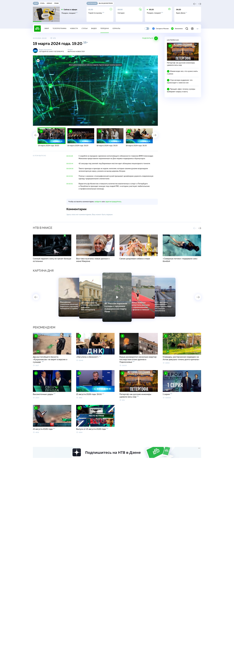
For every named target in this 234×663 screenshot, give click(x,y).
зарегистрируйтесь (113, 202)
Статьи (85, 28)
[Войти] (192, 28)
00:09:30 (69, 168)
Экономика (179, 28)
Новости (74, 28)
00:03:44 (69, 163)
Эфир (46, 28)
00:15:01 (69, 184)
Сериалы (116, 28)
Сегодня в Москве (162, 28)
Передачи (104, 28)
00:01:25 (69, 156)
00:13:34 (69, 176)
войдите (97, 202)
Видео (94, 28)
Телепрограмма (59, 28)
